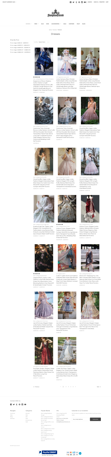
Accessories (55, 24)
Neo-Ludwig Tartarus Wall (47, 428)
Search (90, 2)
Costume (71, 24)
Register (101, 2)
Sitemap (12, 418)
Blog (83, 24)
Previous (37, 386)
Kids (47, 24)
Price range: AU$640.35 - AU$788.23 (20, 52)
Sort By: (36, 42)
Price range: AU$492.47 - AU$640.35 (20, 50)
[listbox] (44, 42)
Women (28, 24)
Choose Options (44, 62)
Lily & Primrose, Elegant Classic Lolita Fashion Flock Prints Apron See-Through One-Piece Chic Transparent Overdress (89, 325)
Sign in (96, 2)
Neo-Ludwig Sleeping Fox (47, 434)
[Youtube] (85, 2)
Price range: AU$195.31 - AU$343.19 (19, 45)
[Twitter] (73, 2)
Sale (64, 24)
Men (35, 24)
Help (78, 24)
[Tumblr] (76, 2)
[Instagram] (82, 2)
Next (98, 386)
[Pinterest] (79, 2)
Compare (43, 60)
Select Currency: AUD (9, 2)
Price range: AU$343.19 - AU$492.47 (20, 47)
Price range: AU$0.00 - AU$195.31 (19, 43)
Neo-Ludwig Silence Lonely (48, 439)
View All (43, 440)
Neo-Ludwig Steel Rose (47, 416)
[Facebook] (71, 2)
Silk (42, 24)
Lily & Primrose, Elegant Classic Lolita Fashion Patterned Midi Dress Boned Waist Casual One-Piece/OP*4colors (43, 325)
